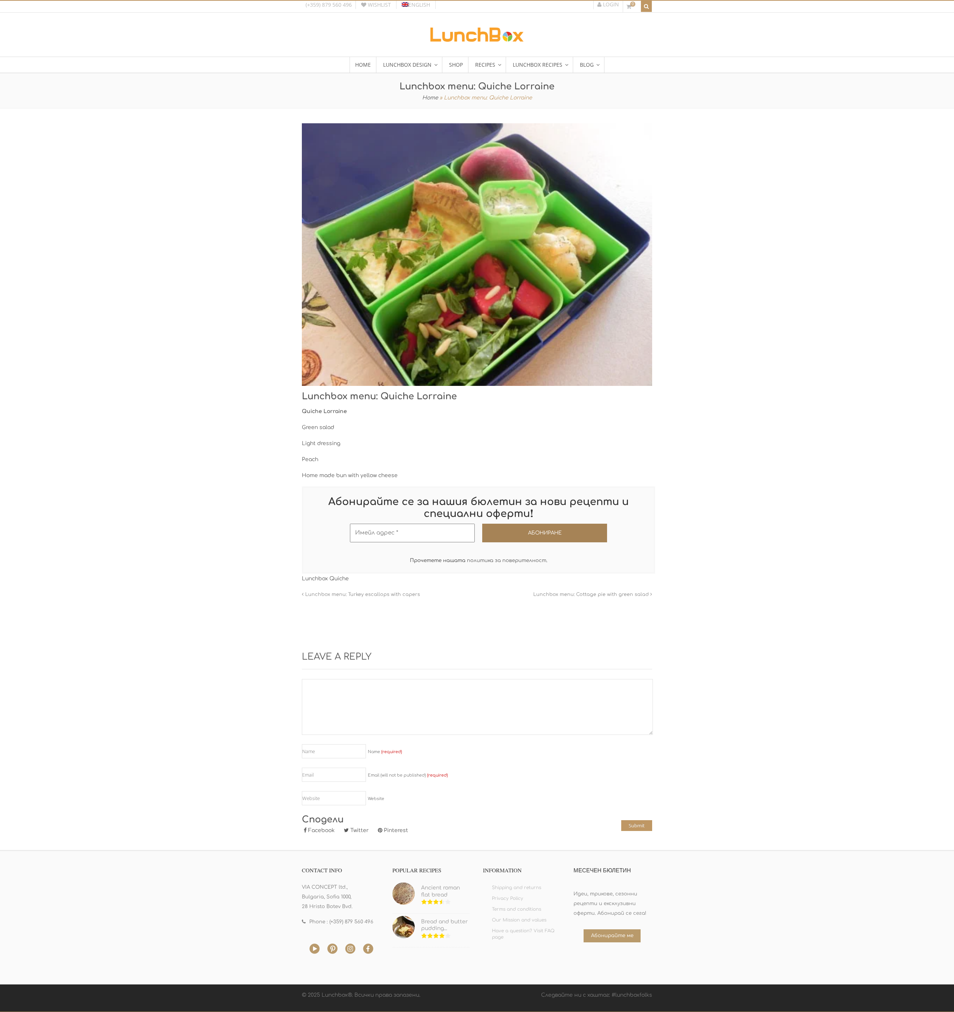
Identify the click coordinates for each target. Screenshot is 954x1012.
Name (385, 751)
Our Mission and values (519, 920)
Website (376, 798)
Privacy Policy (507, 898)
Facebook (321, 830)
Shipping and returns (516, 887)
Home (430, 98)
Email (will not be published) (408, 775)
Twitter (359, 830)
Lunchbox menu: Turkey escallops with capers (362, 594)
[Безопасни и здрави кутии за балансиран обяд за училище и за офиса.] (477, 39)
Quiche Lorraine (324, 411)
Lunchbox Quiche (325, 578)
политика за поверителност (506, 560)
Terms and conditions (516, 909)
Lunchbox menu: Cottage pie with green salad (591, 594)
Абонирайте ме (612, 935)
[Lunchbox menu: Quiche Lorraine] (477, 254)
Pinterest (395, 830)
